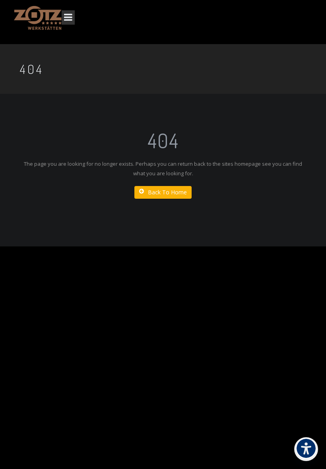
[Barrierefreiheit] (306, 449)
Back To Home (167, 192)
